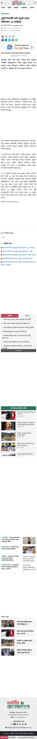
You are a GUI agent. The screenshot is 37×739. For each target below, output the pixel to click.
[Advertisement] (18, 287)
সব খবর (18, 350)
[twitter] (9, 40)
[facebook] (2, 40)
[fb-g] (15, 724)
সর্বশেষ (3, 8)
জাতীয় (9, 8)
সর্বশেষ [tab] (10, 316)
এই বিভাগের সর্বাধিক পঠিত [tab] (18, 408)
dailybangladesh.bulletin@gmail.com (20, 727)
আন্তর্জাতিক (24, 8)
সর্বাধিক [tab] (27, 316)
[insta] (20, 724)
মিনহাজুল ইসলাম (18, 26)
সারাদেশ (32, 8)
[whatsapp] (16, 40)
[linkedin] (6, 40)
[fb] (12, 724)
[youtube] (25, 724)
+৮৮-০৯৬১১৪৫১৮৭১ (20, 717)
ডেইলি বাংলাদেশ (14, 734)
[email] (12, 40)
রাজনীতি (16, 8)
